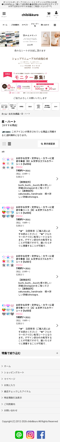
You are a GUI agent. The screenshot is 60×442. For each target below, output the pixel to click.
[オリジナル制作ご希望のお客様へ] (4, 106)
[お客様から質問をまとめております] (56, 106)
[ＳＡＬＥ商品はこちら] (30, 106)
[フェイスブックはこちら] (41, 434)
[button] (4, 14)
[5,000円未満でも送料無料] (47, 106)
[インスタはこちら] (30, 434)
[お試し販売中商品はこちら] (38, 106)
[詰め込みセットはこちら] (30, 38)
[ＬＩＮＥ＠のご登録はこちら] (19, 434)
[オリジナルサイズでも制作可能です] (13, 106)
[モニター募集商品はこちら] (30, 83)
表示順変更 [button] (49, 144)
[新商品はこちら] (21, 106)
